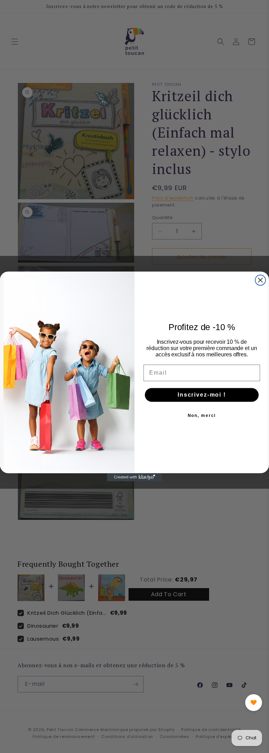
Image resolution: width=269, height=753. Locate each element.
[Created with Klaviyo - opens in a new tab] (134, 477)
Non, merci (202, 415)
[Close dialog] (260, 280)
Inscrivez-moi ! (202, 395)
